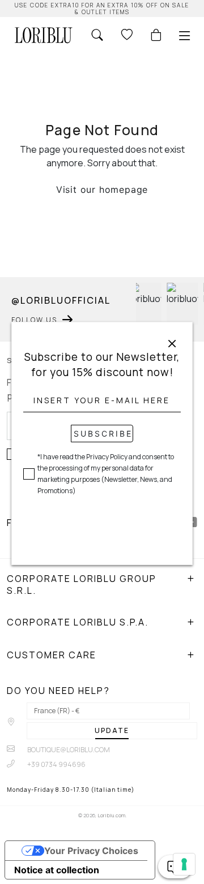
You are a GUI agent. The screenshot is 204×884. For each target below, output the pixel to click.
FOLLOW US (34, 320)
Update (112, 730)
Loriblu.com (111, 815)
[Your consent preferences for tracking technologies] (184, 864)
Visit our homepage (102, 189)
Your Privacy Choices (91, 850)
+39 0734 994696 (56, 764)
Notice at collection (56, 870)
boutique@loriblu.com (68, 749)
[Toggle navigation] (185, 35)
